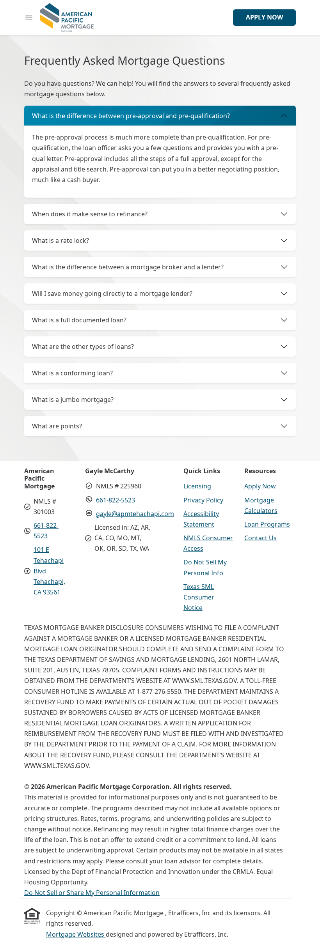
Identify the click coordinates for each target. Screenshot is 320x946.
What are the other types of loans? (83, 346)
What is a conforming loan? (72, 373)
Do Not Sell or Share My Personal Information (92, 892)
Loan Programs (267, 524)
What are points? (57, 426)
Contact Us (260, 538)
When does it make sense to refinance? (90, 214)
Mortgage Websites (76, 934)
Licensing (197, 486)
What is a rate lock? (60, 240)
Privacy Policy (203, 500)
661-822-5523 (115, 500)
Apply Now (264, 17)
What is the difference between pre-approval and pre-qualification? (131, 115)
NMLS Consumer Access (208, 543)
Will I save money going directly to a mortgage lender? (112, 293)
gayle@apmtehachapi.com (135, 513)
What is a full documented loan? (79, 320)
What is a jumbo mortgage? (73, 399)
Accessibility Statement (201, 519)
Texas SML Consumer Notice (198, 597)
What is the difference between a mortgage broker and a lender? (128, 267)
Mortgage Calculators (260, 505)
